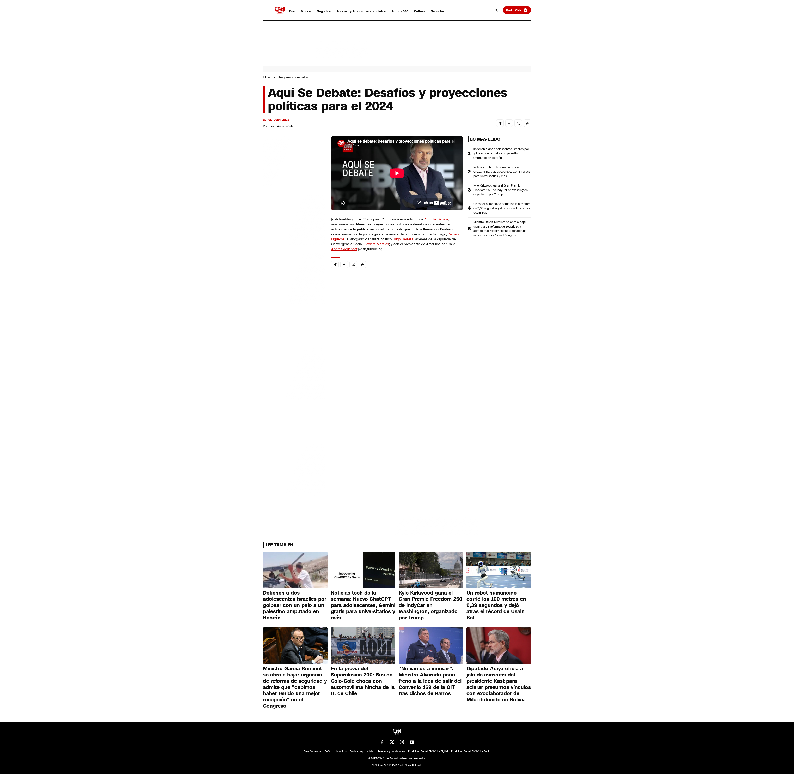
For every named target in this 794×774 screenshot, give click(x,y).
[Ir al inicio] (280, 10)
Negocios (324, 11)
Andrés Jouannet (344, 249)
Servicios (438, 11)
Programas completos (293, 77)
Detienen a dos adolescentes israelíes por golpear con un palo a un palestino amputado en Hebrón (501, 153)
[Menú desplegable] (268, 10)
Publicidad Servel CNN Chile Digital (428, 751)
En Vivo (329, 751)
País (292, 11)
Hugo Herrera (402, 239)
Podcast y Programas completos (361, 11)
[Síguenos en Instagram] (402, 742)
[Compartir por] (527, 123)
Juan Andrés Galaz (282, 126)
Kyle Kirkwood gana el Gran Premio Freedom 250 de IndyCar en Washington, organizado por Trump (501, 189)
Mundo (306, 11)
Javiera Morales (376, 244)
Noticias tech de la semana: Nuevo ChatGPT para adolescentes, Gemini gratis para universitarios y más (501, 171)
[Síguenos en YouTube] (412, 742)
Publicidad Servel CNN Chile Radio (470, 751)
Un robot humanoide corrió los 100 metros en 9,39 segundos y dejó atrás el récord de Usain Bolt (502, 208)
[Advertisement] (294, 373)
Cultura (419, 11)
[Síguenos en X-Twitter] (392, 742)
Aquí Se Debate (435, 219)
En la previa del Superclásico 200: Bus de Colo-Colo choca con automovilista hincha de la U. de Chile (363, 681)
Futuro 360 (400, 11)
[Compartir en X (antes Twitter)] (518, 123)
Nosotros (341, 751)
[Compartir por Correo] (500, 123)
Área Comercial (313, 751)
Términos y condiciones (391, 751)
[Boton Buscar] (496, 10)
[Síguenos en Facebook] (382, 742)
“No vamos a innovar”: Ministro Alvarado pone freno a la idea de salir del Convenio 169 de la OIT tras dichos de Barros (430, 681)
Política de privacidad (362, 751)
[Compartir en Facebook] (509, 123)
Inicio (266, 77)
